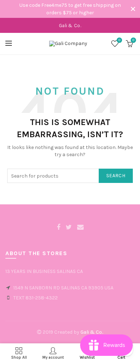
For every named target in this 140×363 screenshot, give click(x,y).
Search (115, 176)
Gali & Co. (91, 332)
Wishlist (119, 40)
